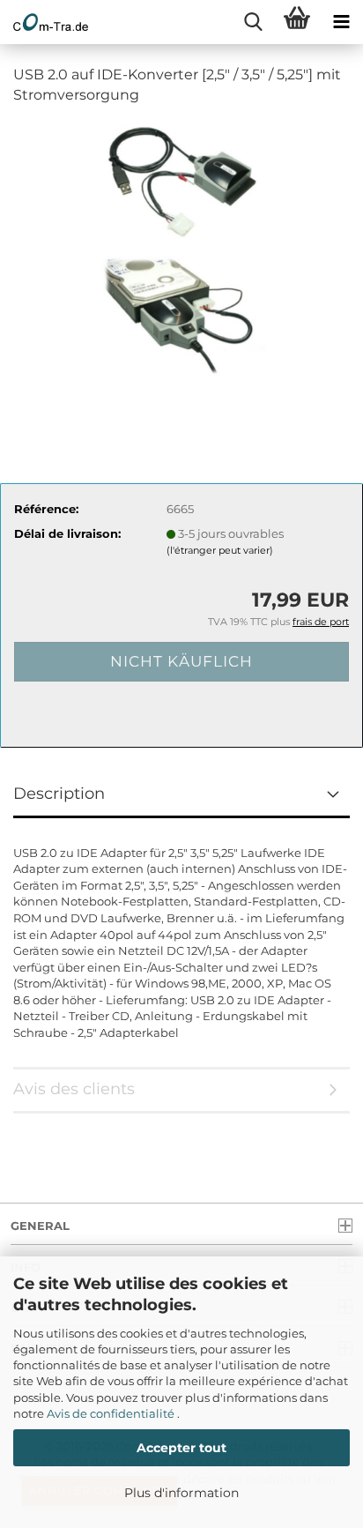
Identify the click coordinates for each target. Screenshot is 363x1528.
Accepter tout (181, 1448)
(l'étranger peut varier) (220, 550)
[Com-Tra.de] (44, 22)
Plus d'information (181, 1493)
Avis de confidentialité (112, 1413)
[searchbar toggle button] (253, 22)
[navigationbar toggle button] (341, 22)
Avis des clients (74, 1089)
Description (59, 793)
